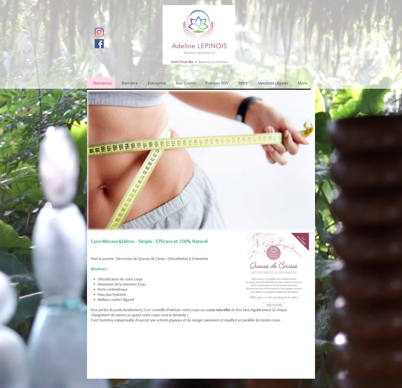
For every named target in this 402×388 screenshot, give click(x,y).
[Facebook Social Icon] (99, 43)
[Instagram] (99, 32)
